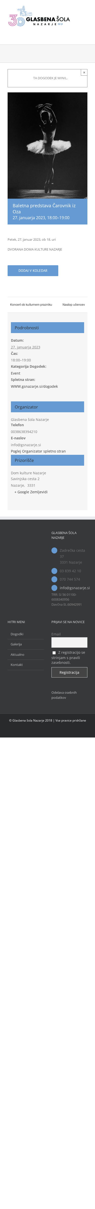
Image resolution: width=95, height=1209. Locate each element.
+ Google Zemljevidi (31, 491)
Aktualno (17, 654)
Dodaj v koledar (32, 271)
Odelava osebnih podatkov (64, 695)
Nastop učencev (74, 304)
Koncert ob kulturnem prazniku (31, 304)
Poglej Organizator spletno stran (38, 451)
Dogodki (17, 634)
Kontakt (17, 664)
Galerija (16, 644)
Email (56, 634)
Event (15, 373)
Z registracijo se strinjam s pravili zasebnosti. (68, 657)
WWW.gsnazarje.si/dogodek (34, 386)
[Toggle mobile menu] (85, 7)
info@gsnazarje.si (73, 587)
